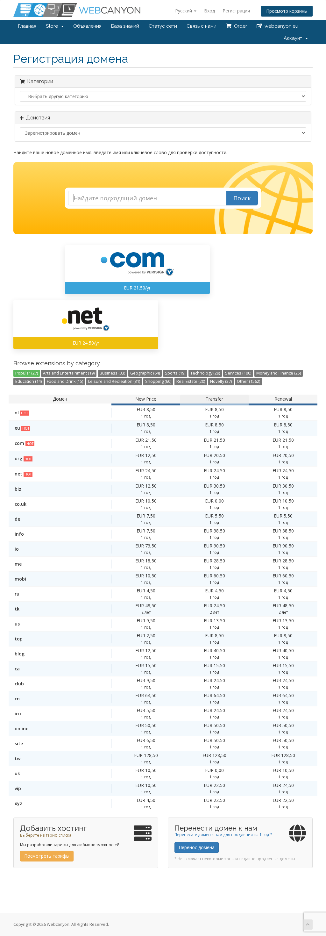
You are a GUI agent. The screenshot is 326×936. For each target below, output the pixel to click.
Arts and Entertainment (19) (69, 373)
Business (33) (112, 373)
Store (53, 26)
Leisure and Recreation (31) (114, 381)
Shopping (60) (158, 381)
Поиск (242, 198)
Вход (209, 11)
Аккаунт (294, 38)
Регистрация (236, 11)
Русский (184, 11)
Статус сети (163, 26)
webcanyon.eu (280, 26)
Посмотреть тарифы (46, 856)
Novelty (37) (221, 381)
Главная (27, 26)
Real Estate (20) (190, 381)
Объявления (87, 26)
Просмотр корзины (287, 11)
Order (239, 26)
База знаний (125, 26)
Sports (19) (175, 373)
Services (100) (238, 373)
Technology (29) (205, 373)
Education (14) (28, 381)
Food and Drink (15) (65, 381)
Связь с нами (201, 26)
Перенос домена (197, 847)
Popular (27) (26, 373)
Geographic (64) (145, 373)
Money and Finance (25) (278, 373)
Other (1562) (248, 381)
